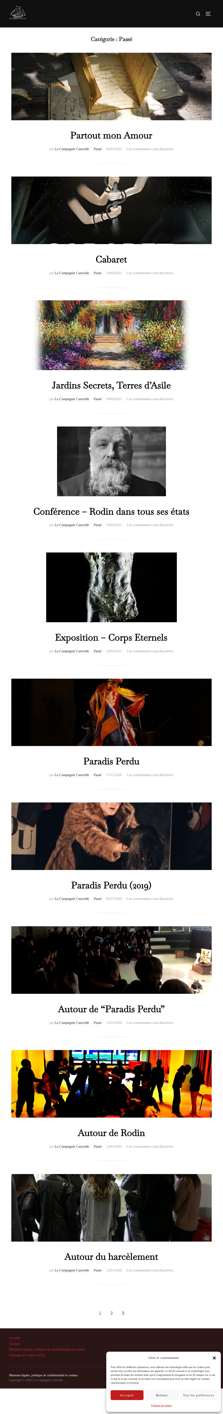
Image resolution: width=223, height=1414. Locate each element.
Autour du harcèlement (111, 1256)
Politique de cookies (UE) (27, 1355)
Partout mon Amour (111, 135)
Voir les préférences (198, 1395)
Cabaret (111, 259)
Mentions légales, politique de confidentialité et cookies (47, 1349)
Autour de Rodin (111, 1133)
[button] (214, 1358)
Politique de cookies (161, 1405)
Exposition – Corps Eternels (111, 637)
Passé (97, 149)
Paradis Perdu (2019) (111, 885)
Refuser (162, 1395)
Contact (14, 1344)
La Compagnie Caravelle (72, 149)
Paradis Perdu (111, 761)
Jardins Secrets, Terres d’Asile (111, 385)
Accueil (14, 1338)
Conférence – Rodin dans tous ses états (111, 511)
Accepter (127, 1395)
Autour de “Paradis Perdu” (111, 1009)
